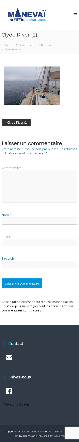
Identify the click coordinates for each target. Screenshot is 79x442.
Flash (16, 435)
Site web (8, 258)
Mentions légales (16, 404)
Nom (6, 215)
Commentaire (12, 168)
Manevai (36, 431)
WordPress (59, 435)
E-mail (7, 237)
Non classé (47, 45)
